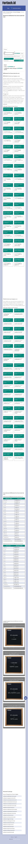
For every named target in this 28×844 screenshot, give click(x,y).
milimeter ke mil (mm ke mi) (8, 815)
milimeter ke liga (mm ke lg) (8, 819)
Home (4, 12)
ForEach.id (11, 839)
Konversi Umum (9, 12)
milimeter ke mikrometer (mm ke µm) (10, 801)
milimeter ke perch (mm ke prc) (9, 828)
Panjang (5, 49)
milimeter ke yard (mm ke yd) (8, 832)
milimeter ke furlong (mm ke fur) (9, 820)
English (16, 837)
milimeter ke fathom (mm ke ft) (8, 830)
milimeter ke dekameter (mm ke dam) (10, 809)
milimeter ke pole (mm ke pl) (8, 826)
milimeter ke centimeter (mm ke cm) (9, 803)
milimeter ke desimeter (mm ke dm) (9, 805)
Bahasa (12, 837)
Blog (8, 8)
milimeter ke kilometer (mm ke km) (9, 813)
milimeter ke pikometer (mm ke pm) (9, 796)
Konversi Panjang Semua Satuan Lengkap (10, 794)
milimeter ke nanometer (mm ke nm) (9, 800)
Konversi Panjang (16, 12)
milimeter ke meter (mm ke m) (8, 807)
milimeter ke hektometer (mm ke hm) (10, 811)
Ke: (14, 51)
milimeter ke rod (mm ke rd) (8, 824)
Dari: (5, 51)
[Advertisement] (14, 32)
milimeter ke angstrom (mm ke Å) (9, 798)
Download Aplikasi (17, 8)
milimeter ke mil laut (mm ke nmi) (9, 817)
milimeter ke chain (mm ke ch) (8, 822)
